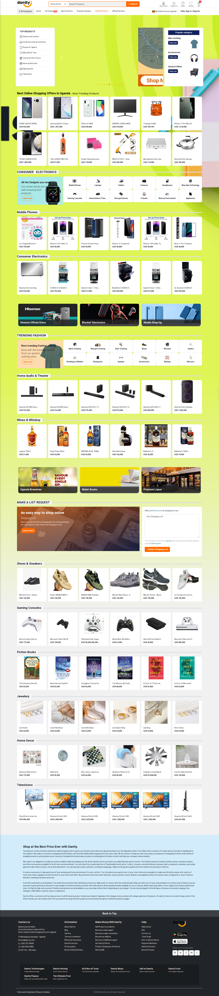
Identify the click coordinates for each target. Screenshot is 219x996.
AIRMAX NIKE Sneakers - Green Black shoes (90, 595)
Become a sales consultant (106, 933)
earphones (60, 891)
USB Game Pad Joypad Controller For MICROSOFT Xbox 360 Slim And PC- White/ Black (90, 639)
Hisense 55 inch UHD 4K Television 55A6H (121, 816)
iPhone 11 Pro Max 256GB (183, 124)
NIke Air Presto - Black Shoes (152, 595)
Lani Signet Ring (118, 728)
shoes (175, 862)
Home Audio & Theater (32, 376)
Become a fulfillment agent (106, 940)
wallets (115, 867)
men (58, 864)
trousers (137, 864)
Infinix (160, 886)
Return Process (148, 950)
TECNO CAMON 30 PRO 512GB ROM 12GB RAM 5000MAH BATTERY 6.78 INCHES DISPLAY (28, 159)
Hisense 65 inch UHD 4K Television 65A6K (59, 816)
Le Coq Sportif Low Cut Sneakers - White (183, 595)
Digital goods (27, 69)
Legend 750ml (25, 451)
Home (38, 11)
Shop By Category (84, 11)
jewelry (190, 862)
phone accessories (171, 888)
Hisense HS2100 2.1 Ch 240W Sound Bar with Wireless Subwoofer (90, 407)
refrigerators (174, 875)
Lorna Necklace (87, 728)
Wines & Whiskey (28, 420)
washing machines (38, 878)
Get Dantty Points (102, 943)
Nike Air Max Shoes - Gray (121, 595)
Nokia (146, 886)
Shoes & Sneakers (29, 563)
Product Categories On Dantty (107, 947)
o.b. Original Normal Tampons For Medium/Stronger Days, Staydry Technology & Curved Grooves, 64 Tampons (28, 244)
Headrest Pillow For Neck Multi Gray (121, 772)
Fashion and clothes (30, 36)
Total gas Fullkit (149, 124)
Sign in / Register (193, 11)
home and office (71, 875)
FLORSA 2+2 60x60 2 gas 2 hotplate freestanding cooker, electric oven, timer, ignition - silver (59, 288)
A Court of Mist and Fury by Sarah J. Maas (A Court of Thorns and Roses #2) (183, 683)
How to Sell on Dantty (150, 940)
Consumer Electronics (31, 58)
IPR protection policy (73, 940)
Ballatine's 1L (148, 451)
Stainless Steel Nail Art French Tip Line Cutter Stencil (152, 772)
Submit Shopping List (157, 549)
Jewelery (23, 696)
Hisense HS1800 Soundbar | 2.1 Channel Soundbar (28, 407)
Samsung (153, 886)
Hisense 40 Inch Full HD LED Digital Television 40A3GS (183, 816)
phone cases (48, 891)
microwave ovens (161, 875)
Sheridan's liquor (118, 451)
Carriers (68, 933)
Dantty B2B (99, 950)
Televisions (27, 74)
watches (89, 867)
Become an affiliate (103, 937)
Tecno (165, 886)
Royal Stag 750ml (57, 451)
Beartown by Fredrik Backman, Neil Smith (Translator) (59, 683)
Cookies (46, 992)
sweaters (182, 862)
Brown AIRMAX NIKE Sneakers (59, 595)
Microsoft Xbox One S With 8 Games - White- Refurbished (183, 639)
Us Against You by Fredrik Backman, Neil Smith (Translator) (90, 683)
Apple (171, 886)
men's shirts (121, 864)
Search (133, 4)
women (64, 864)
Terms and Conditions (26, 992)
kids (72, 864)
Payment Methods (149, 943)
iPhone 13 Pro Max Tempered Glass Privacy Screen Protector (59, 244)
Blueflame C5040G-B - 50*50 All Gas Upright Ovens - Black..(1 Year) (121, 288)
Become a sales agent (104, 930)
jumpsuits (174, 864)
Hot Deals (51, 11)
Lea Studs (23, 728)
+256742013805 (27, 947)
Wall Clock (54, 772)
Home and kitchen (29, 63)
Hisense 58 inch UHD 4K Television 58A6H (90, 816)
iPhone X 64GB (87, 124)
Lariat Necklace (56, 728)
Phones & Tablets (29, 47)
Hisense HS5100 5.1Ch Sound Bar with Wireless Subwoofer (121, 407)
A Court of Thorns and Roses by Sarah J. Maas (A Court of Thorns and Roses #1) (152, 683)
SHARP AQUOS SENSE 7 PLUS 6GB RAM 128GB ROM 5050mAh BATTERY (28, 124)
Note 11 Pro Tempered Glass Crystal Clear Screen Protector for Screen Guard (183, 244)
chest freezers (186, 875)
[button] (61, 57)
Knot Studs (179, 728)
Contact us (146, 933)
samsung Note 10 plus (59, 124)
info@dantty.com (27, 940)
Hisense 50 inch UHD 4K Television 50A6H (152, 816)
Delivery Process (148, 947)
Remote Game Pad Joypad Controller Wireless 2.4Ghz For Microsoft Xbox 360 (28, 639)
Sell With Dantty (101, 11)
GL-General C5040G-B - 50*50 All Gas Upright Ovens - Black (183, 288)
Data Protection (71, 943)
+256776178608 (27, 943)
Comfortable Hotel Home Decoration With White (183, 772)
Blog (66, 930)
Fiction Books (26, 652)
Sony (176, 886)
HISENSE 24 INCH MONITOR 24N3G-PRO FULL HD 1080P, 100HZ (121, 124)
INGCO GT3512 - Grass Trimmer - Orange (121, 159)
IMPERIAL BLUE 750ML (90, 451)
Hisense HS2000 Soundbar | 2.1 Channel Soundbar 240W (59, 407)
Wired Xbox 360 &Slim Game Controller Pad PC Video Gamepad (121, 639)
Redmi (188, 886)
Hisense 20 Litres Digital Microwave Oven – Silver (28, 288)
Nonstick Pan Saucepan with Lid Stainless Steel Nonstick (183, 159)
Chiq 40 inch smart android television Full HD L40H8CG (28, 816)
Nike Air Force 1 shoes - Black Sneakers (28, 595)
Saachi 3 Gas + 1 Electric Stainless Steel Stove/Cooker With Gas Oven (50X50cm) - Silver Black (90, 288)
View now (173, 43)
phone (71, 883)
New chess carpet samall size (90, 772)
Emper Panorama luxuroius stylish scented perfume (90, 159)
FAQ (143, 930)
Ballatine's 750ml (181, 451)
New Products (67, 11)
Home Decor (25, 740)
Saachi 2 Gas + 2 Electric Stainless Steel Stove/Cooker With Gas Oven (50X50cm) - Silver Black (152, 288)
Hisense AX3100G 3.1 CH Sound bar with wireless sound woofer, (152, 407)
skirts (166, 864)
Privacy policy (70, 947)
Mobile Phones (27, 212)
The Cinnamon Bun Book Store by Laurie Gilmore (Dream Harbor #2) (28, 683)
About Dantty (70, 927)
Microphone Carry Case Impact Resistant (152, 159)
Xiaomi (182, 886)
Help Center (146, 927)
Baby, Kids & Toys (29, 53)
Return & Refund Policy (74, 950)
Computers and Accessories (34, 42)
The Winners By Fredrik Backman (121, 683)
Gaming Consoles (29, 608)
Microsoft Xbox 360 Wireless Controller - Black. (59, 639)
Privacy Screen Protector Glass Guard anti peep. (90, 244)
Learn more (28, 530)
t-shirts (130, 864)
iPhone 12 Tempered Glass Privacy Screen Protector (121, 244)
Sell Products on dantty (104, 927)
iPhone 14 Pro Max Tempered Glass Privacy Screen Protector (152, 244)
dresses (160, 864)
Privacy (39, 992)
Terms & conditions (72, 937)
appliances (42, 875)
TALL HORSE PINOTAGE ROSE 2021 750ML (59, 159)
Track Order (146, 937)
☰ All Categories (25, 11)
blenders (26, 878)
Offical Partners (118, 11)
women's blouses (149, 864)
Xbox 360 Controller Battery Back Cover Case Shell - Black (152, 639)
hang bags (107, 867)
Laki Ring (146, 728)
